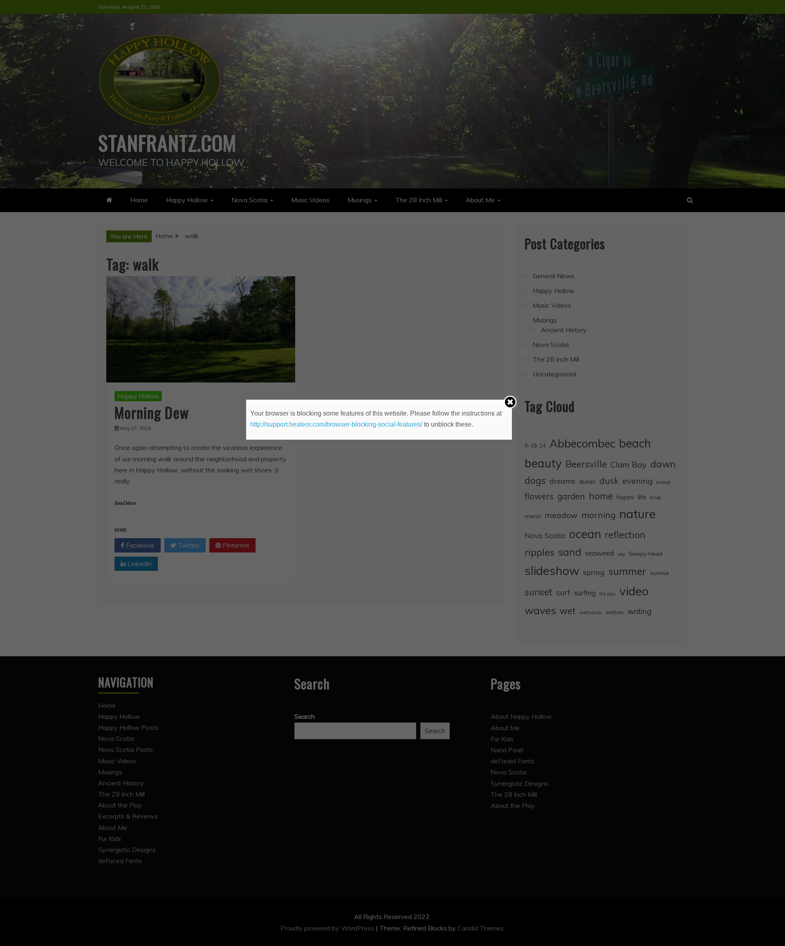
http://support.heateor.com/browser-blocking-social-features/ (336, 424)
